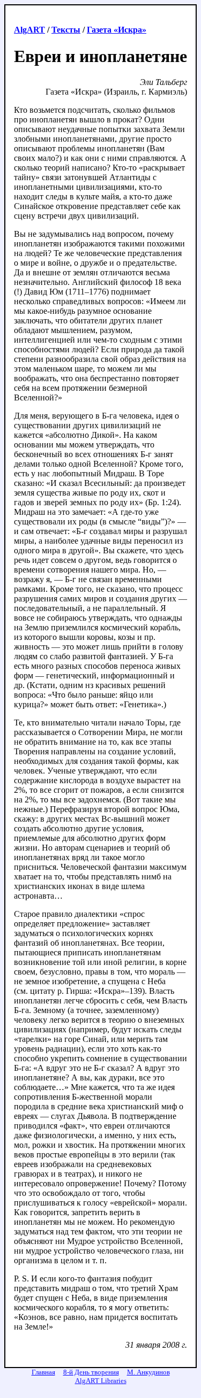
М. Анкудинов (148, 1372)
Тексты (65, 29)
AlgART (29, 29)
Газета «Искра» (116, 29)
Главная (43, 1372)
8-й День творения (91, 1372)
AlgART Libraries (100, 1381)
